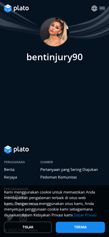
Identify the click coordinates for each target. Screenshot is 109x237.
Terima (80, 227)
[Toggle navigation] (102, 8)
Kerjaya (10, 177)
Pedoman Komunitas (58, 177)
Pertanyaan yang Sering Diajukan (69, 169)
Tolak (28, 227)
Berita (9, 169)
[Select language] (94, 8)
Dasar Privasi (85, 214)
